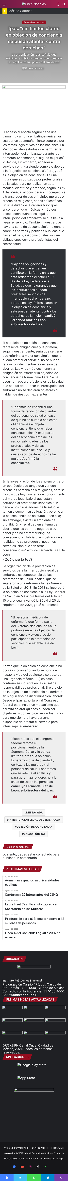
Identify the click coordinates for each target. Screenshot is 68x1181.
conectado (44, 854)
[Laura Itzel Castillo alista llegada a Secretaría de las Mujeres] (12, 1024)
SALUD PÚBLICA (34, 833)
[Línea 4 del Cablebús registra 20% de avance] (12, 1037)
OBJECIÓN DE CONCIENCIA (34, 826)
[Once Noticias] (34, 4)
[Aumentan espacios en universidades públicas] (34, 1011)
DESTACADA (34, 812)
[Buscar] (64, 5)
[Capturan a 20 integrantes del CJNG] (12, 1011)
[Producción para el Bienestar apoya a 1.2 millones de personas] (55, 1024)
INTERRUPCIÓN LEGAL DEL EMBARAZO (34, 819)
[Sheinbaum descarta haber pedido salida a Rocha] (34, 1037)
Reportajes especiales (34, 22)
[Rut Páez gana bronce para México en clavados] (55, 1037)
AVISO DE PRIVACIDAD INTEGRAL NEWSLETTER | (29, 1148)
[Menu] (4, 5)
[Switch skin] (58, 5)
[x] (54, 1167)
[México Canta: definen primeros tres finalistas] (55, 1011)
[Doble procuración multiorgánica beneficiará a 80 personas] (34, 1024)
